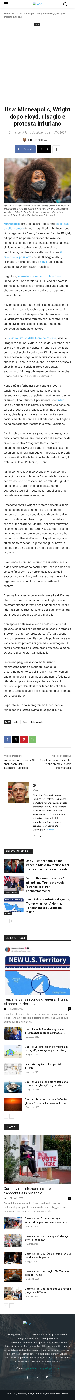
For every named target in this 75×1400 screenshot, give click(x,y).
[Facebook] (7, 739)
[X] (15, 739)
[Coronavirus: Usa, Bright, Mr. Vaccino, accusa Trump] (13, 1275)
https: (35, 790)
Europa (8, 913)
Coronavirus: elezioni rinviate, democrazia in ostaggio (28, 1190)
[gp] (25, 140)
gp (31, 139)
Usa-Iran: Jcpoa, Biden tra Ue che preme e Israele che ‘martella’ (55, 763)
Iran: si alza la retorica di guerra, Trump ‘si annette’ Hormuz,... (36, 1001)
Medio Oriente (11, 892)
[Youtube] (47, 1377)
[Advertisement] (37, 66)
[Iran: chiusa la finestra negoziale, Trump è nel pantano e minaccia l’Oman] (13, 1033)
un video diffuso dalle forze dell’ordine (31, 338)
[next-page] (11, 921)
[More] (56, 149)
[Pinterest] (24, 739)
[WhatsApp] (32, 739)
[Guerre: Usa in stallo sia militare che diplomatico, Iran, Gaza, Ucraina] (13, 1086)
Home (7, 13)
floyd (25, 722)
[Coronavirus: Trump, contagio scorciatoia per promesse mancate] (13, 1223)
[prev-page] (6, 921)
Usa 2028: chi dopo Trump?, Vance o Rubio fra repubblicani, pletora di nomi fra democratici (48, 865)
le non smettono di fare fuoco (39, 276)
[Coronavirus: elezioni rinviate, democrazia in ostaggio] (37, 1159)
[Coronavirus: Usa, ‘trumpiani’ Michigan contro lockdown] (13, 1240)
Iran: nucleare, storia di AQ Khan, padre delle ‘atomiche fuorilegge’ (19, 763)
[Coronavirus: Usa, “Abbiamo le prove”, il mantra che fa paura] (13, 1258)
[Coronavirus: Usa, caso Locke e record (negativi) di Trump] (13, 1293)
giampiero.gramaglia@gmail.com (42, 1368)
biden (16, 722)
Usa (14, 13)
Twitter (50, 829)
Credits (64, 1393)
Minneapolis (37, 722)
